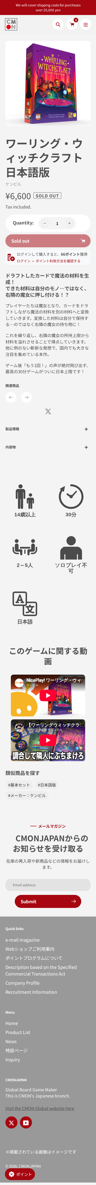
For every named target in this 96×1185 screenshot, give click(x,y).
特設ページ (16, 1050)
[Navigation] (85, 24)
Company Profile (22, 982)
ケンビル (13, 184)
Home (11, 1023)
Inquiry (12, 1059)
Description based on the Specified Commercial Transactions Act (41, 970)
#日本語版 (47, 785)
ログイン (24, 261)
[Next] (26, 397)
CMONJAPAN (30, 1166)
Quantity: (23, 222)
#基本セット (19, 785)
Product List (17, 1032)
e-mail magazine (22, 939)
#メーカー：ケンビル (27, 795)
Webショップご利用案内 (29, 949)
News (10, 1041)
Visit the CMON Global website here (39, 1108)
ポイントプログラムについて (34, 958)
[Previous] (10, 397)
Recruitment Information (31, 992)
